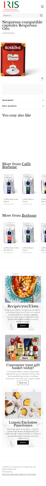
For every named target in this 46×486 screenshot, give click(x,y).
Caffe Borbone (8, 33)
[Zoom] (42, 78)
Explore (23, 325)
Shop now (23, 383)
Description (8, 100)
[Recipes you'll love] (23, 289)
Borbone (29, 215)
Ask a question (9, 106)
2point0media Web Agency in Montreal (19, 474)
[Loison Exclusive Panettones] (23, 405)
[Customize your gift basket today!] (23, 348)
